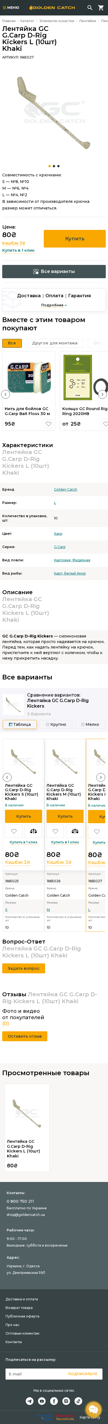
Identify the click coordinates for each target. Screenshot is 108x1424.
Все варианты (58, 271)
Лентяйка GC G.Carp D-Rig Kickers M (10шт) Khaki (64, 792)
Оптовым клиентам (22, 1333)
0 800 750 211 (20, 1201)
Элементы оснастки (56, 21)
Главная (9, 21)
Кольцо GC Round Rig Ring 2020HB (84, 411)
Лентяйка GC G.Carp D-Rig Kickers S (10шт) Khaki (21, 792)
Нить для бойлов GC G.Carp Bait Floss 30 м (27, 411)
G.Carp (59, 547)
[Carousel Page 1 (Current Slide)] (49, 166)
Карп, (59, 573)
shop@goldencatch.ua (26, 1215)
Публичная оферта (22, 1316)
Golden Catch (65, 489)
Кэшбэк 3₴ (13, 243)
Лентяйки (87, 21)
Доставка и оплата (22, 1299)
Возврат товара (19, 1308)
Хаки (58, 534)
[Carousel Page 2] (54, 166)
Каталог (27, 21)
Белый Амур (75, 573)
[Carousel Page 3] (58, 166)
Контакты (14, 1342)
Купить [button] (74, 239)
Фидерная (81, 560)
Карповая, (63, 560)
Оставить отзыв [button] (25, 1036)
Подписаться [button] (82, 1374)
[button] (5, 394)
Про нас (12, 1325)
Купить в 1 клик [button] (18, 250)
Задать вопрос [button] (24, 968)
